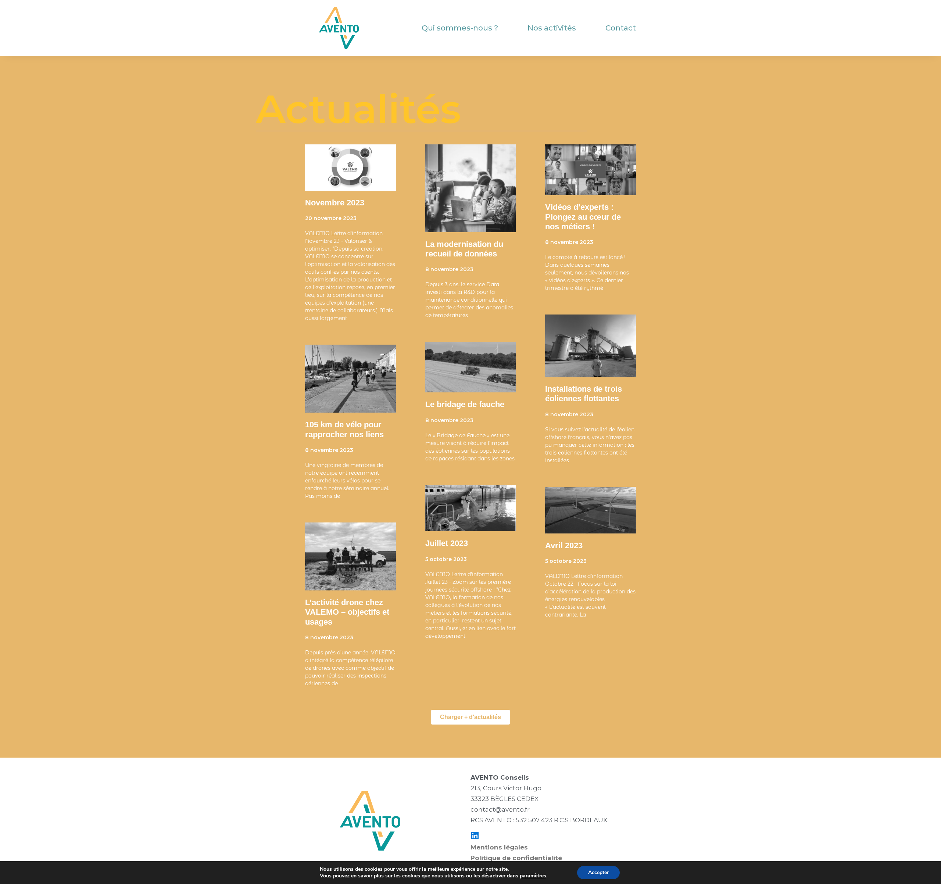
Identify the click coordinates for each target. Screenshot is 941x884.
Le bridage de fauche (464, 404)
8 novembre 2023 (329, 450)
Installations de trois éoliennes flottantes (584, 393)
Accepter (598, 872)
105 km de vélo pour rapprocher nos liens (344, 429)
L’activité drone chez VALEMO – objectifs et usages (347, 612)
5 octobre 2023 (446, 559)
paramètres (533, 876)
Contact (620, 28)
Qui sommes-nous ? (460, 28)
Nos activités (551, 28)
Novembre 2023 (334, 202)
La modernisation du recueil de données (464, 249)
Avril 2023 (564, 545)
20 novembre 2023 (331, 218)
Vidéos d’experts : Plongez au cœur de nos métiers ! (583, 216)
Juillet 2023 (446, 543)
